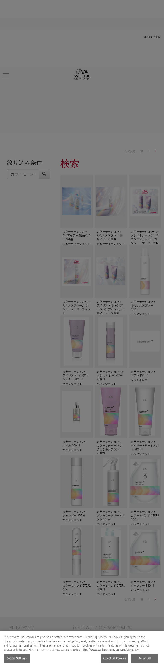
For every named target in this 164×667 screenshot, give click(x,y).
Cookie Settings (17, 658)
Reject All (144, 658)
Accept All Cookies (114, 658)
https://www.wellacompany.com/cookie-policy (110, 649)
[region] (82, 649)
